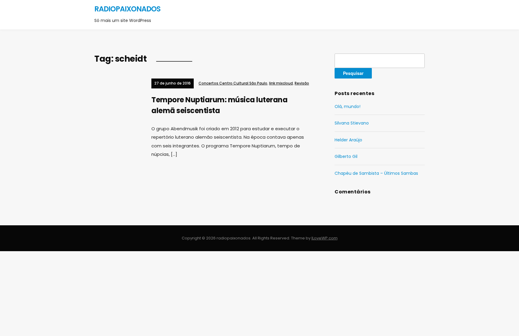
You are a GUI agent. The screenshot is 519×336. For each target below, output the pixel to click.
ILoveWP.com (324, 238)
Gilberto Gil (346, 156)
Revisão (302, 83)
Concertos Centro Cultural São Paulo (233, 83)
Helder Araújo (348, 140)
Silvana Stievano (352, 123)
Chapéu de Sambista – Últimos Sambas (376, 173)
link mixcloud (281, 83)
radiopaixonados (127, 9)
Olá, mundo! (347, 106)
